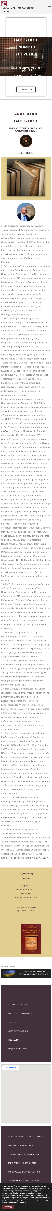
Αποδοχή (8, 1207)
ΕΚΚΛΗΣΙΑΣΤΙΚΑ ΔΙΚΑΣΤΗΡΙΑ (21, 1145)
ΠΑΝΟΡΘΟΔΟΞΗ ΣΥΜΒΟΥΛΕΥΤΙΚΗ (24, 1172)
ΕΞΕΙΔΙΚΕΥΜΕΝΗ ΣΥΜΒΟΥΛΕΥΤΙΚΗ (24, 1154)
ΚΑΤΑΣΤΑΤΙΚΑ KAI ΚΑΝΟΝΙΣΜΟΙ (22, 1163)
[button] (26, 89)
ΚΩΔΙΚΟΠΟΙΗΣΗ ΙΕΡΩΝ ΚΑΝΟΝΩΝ (23, 1181)
